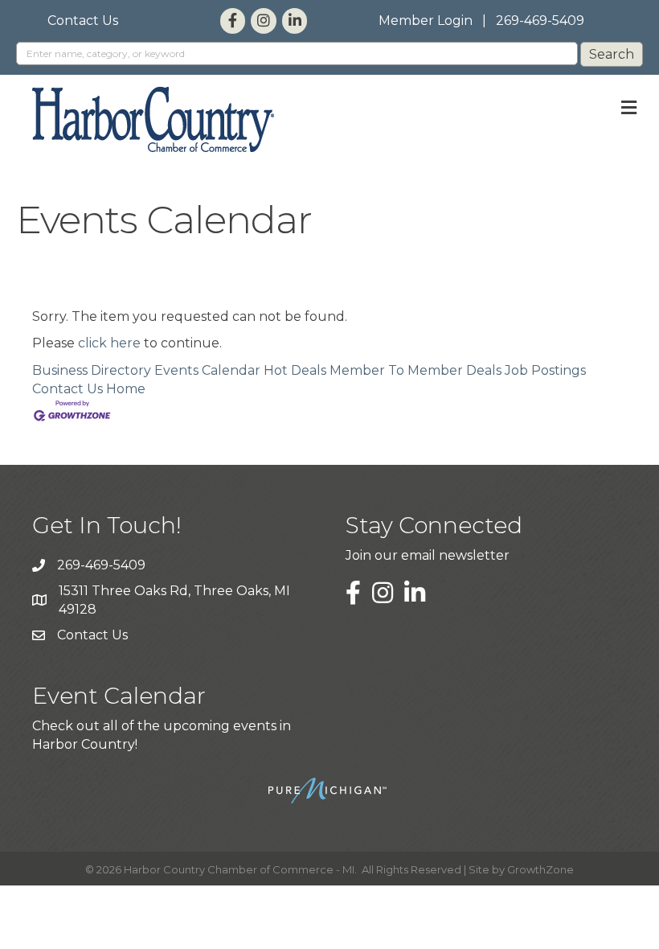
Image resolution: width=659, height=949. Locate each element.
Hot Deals (295, 370)
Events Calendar (207, 370)
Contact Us (82, 20)
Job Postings (545, 370)
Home (125, 388)
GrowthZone (540, 869)
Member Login (426, 20)
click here (109, 343)
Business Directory (91, 370)
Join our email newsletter (428, 555)
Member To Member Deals (415, 370)
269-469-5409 (540, 20)
